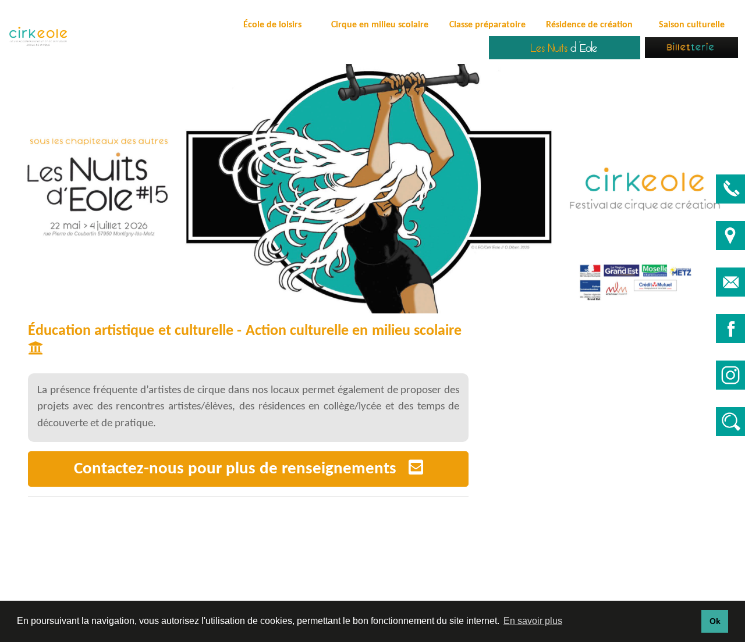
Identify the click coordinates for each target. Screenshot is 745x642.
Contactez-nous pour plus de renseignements (241, 469)
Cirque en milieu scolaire (379, 25)
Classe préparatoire (487, 25)
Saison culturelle (692, 25)
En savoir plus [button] (532, 621)
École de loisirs (272, 25)
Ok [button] (715, 621)
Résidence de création (589, 25)
